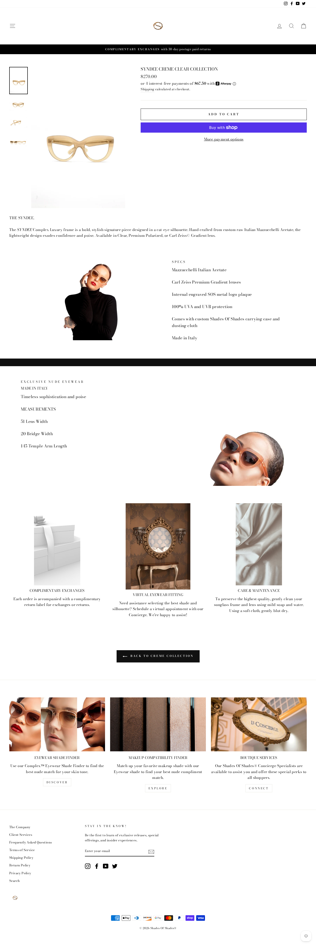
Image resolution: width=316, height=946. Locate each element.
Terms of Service (22, 850)
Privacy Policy (20, 873)
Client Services (20, 834)
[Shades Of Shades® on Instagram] (87, 866)
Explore (158, 788)
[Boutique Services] (259, 724)
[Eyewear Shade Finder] (57, 724)
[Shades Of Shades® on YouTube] (105, 866)
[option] (158, 49)
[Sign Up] (151, 851)
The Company (19, 827)
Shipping (147, 89)
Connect (259, 788)
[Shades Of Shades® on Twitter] (115, 866)
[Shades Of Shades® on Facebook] (96, 866)
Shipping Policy (21, 857)
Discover (57, 782)
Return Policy (19, 865)
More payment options (224, 139)
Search (14, 880)
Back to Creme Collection (161, 656)
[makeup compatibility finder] (158, 724)
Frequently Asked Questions (30, 842)
